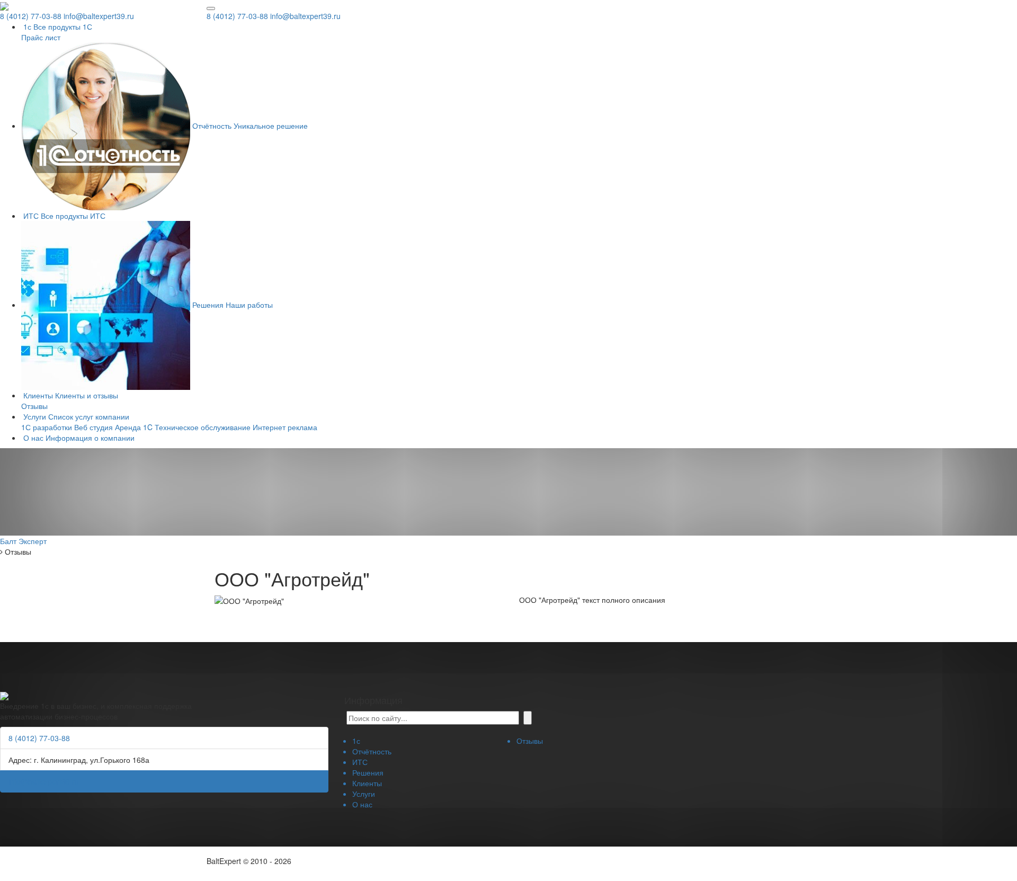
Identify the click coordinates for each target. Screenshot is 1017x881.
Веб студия (93, 427)
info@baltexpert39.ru (305, 16)
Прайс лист (40, 37)
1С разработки (46, 427)
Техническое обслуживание (203, 427)
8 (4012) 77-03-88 (237, 16)
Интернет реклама (285, 427)
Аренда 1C (134, 427)
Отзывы (34, 406)
